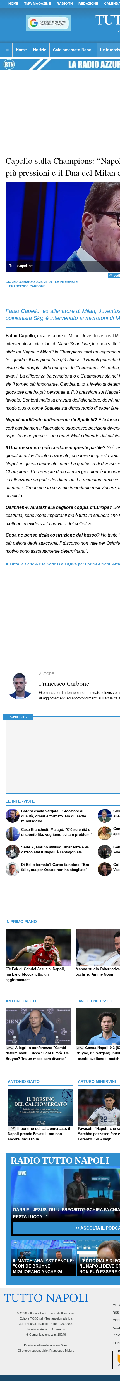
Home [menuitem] (21, 50)
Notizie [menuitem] (39, 50)
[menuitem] (7, 50)
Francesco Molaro (61, 1350)
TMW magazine (37, 3)
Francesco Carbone (27, 286)
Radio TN (65, 3)
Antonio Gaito (59, 1345)
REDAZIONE (88, 3)
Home (13, 3)
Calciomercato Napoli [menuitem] (73, 50)
